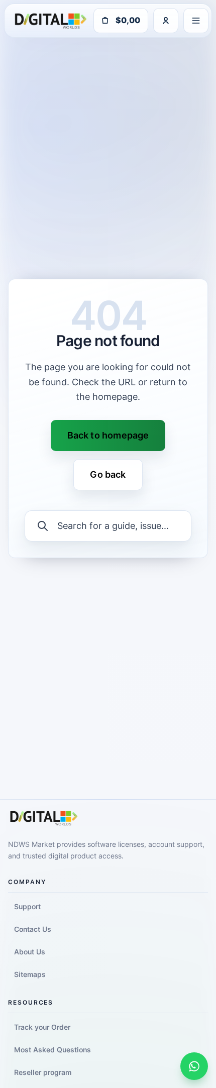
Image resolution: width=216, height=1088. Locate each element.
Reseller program (42, 1072)
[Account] (165, 20)
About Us (29, 951)
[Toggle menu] (195, 20)
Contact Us (32, 929)
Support (27, 906)
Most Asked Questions (52, 1049)
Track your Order (42, 1027)
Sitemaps (30, 974)
